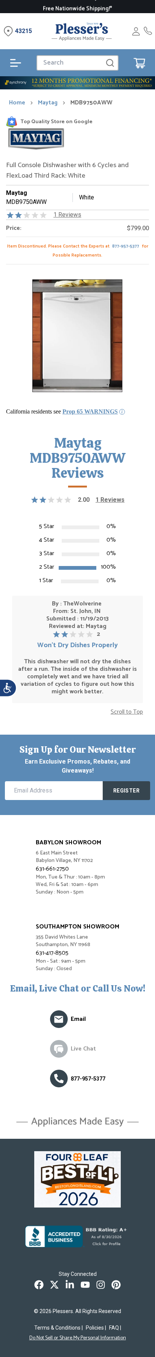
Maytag (48, 102)
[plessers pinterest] (116, 1284)
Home (17, 102)
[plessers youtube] (85, 1284)
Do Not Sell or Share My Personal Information (77, 1338)
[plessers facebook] (39, 1284)
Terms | (58, 1328)
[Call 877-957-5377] (148, 31)
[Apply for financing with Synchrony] (77, 82)
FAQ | (115, 1328)
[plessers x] (54, 1284)
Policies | (96, 1328)
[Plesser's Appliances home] (82, 31)
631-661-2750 (52, 869)
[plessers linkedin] (69, 1284)
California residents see (62, 411)
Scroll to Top (127, 712)
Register (126, 791)
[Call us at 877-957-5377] (59, 1078)
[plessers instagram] (100, 1284)
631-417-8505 (52, 953)
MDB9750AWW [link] (91, 102)
